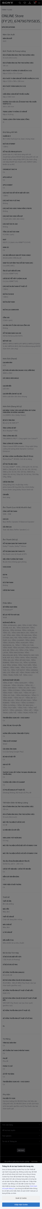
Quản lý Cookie (21, 1198)
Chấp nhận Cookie (21, 1204)
